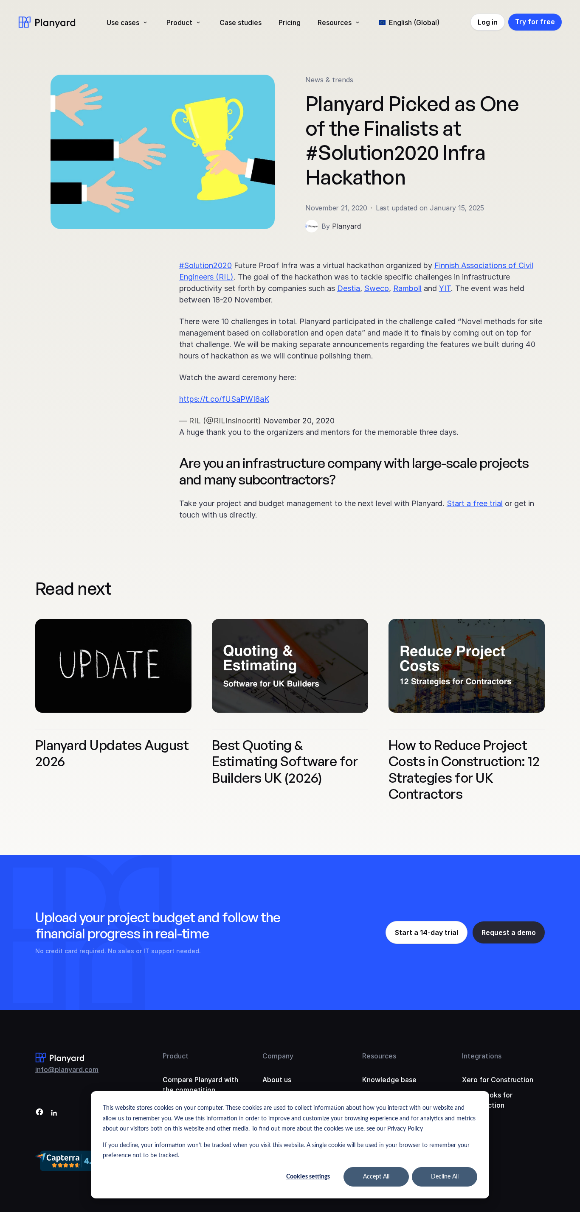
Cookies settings (308, 1177)
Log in (488, 22)
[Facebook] (39, 1113)
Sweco (376, 288)
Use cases (123, 22)
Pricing (290, 22)
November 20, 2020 (299, 420)
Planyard (346, 226)
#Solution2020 (205, 265)
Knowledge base (389, 1079)
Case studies (241, 22)
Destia (348, 288)
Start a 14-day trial (426, 932)
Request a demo (508, 932)
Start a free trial (475, 503)
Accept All (376, 1177)
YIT (445, 288)
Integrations (481, 1056)
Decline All (445, 1177)
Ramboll (407, 288)
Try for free (535, 21)
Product (179, 22)
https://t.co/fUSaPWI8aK (224, 399)
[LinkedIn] (54, 1113)
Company (277, 1056)
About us (276, 1079)
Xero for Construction (497, 1079)
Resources (335, 22)
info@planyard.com (67, 1069)
